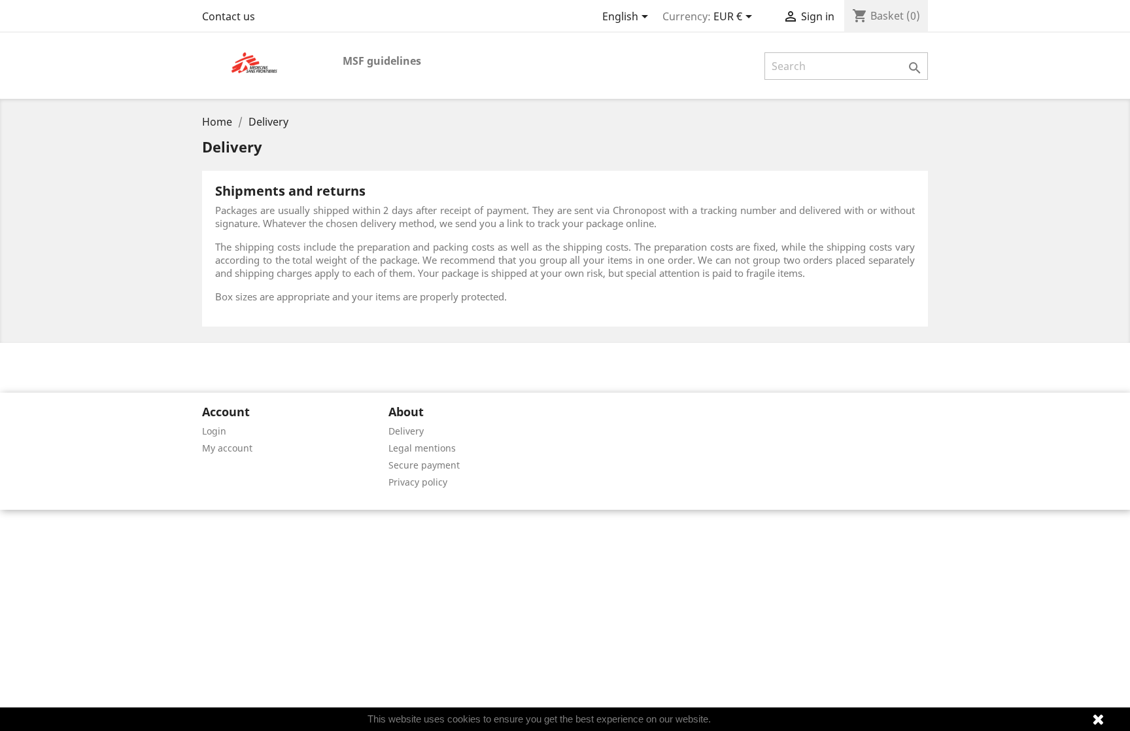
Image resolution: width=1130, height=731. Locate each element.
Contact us (228, 16)
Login (214, 431)
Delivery (406, 431)
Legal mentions (422, 448)
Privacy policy (417, 482)
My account (227, 448)
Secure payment (424, 465)
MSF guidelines (382, 61)
